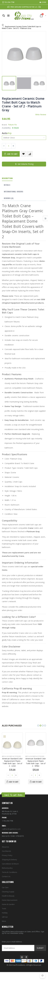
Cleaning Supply (8, 891)
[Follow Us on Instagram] (22, 957)
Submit (40, 948)
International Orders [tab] (13, 191)
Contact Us (6, 876)
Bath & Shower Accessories (12, 756)
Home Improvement (9, 900)
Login (43, 2)
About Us (5, 847)
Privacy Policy (7, 855)
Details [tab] (7, 184)
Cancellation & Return (10, 864)
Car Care (5, 887)
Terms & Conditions (9, 872)
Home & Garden (8, 904)
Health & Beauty (8, 896)
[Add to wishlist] (23, 154)
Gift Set (5, 917)
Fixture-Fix (12, 124)
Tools (4, 908)
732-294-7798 (9, 2)
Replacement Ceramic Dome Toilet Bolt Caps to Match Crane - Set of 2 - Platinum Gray (23, 104)
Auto (7, 133)
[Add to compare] (30, 154)
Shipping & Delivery (9, 859)
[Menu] (8, 15)
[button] (38, 725)
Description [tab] (7, 178)
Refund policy (7, 868)
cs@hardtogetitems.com (11, 829)
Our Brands (6, 851)
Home (3, 25)
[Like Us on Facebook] (26, 957)
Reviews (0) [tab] (8, 198)
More (4, 921)
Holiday (5, 913)
